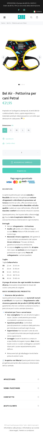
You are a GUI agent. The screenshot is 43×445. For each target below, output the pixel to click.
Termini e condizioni (26, 430)
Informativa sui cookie (31, 428)
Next (39, 57)
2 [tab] (20, 84)
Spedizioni (9, 139)
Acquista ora (21, 171)
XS (5, 130)
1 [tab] (19, 84)
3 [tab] (22, 84)
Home (3, 23)
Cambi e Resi (10, 143)
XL (29, 130)
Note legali (14, 430)
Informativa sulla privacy (13, 428)
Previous (3, 57)
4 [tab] (24, 84)
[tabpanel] (21, 56)
